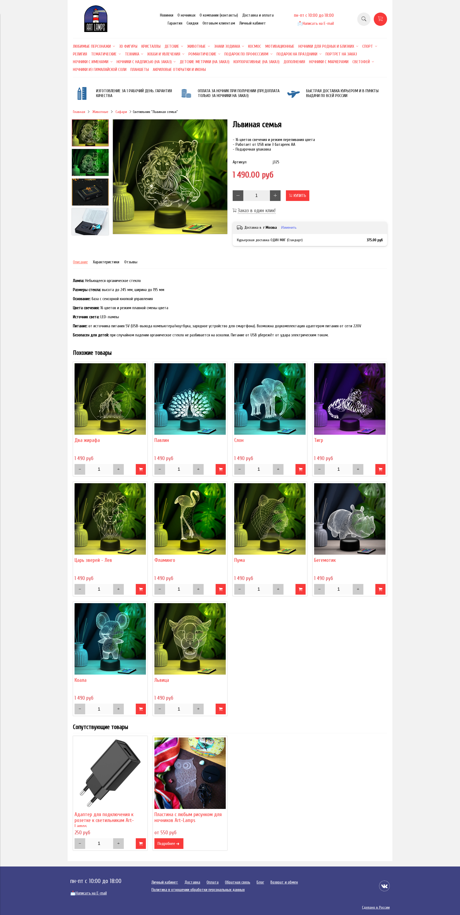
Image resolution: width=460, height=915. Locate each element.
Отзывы (130, 262)
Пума (239, 560)
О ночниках (186, 15)
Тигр (318, 440)
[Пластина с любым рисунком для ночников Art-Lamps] (190, 773)
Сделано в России (376, 907)
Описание (80, 262)
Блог (260, 882)
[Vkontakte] (384, 886)
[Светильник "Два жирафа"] (110, 399)
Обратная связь (237, 882)
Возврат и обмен (284, 882)
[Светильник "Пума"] (270, 519)
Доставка (192, 882)
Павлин (161, 440)
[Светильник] (170, 177)
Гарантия (175, 23)
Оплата (213, 882)
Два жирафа (87, 440)
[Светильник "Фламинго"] (190, 519)
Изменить (289, 227)
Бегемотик (325, 560)
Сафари (121, 112)
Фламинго (164, 560)
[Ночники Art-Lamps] (96, 30)
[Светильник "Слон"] (270, 399)
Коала (81, 680)
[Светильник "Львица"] (190, 639)
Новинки (166, 15)
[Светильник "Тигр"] (349, 399)
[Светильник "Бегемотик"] (349, 519)
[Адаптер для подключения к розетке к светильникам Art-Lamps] (110, 773)
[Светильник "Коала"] (110, 639)
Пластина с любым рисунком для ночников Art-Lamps (188, 817)
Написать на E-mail (315, 23)
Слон (239, 440)
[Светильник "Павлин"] (190, 399)
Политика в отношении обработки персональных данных (198, 889)
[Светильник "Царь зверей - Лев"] (110, 519)
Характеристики (106, 262)
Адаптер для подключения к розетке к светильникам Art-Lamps (104, 820)
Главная (79, 112)
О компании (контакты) (219, 15)
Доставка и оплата (258, 15)
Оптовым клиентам (219, 23)
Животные (100, 112)
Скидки (192, 23)
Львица (161, 680)
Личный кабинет (252, 23)
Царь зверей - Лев (93, 560)
